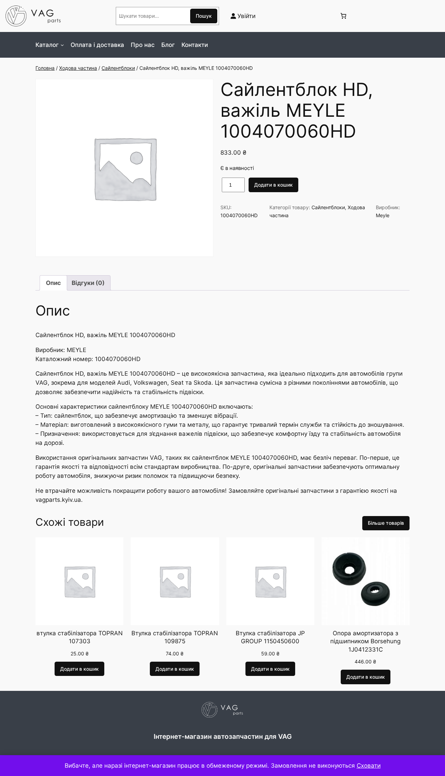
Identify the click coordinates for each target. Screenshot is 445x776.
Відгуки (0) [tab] (88, 282)
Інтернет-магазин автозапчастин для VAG (223, 736)
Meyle (382, 215)
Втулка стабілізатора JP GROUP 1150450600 (270, 637)
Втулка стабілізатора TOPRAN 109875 (174, 637)
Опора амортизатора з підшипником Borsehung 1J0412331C (365, 641)
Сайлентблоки (118, 68)
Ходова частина (78, 68)
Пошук (204, 16)
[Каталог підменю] (62, 45)
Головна (45, 68)
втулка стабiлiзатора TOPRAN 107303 (80, 637)
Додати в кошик (273, 185)
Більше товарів (386, 523)
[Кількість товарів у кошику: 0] (343, 16)
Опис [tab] (53, 282)
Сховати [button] (369, 765)
